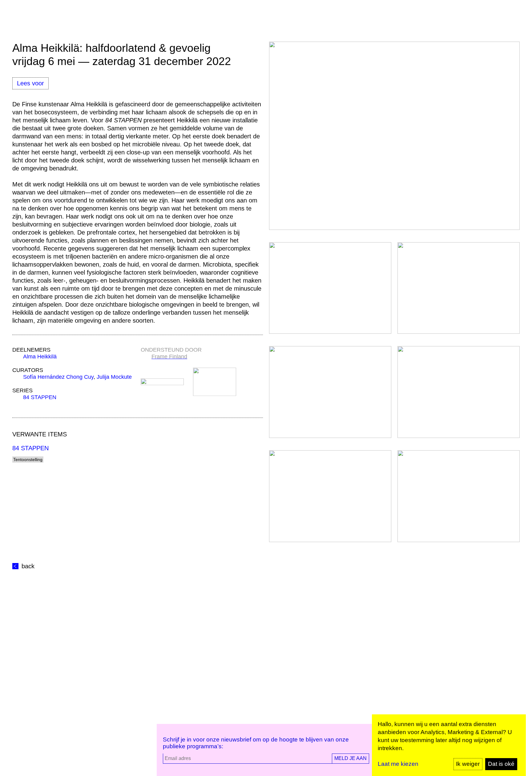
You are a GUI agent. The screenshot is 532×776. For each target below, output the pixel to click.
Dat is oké (501, 764)
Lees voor (30, 83)
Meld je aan (350, 758)
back (28, 566)
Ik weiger (468, 764)
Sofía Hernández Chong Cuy (58, 377)
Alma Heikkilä (40, 356)
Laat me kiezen (398, 764)
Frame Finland (169, 356)
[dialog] (449, 745)
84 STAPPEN (39, 397)
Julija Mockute (114, 377)
